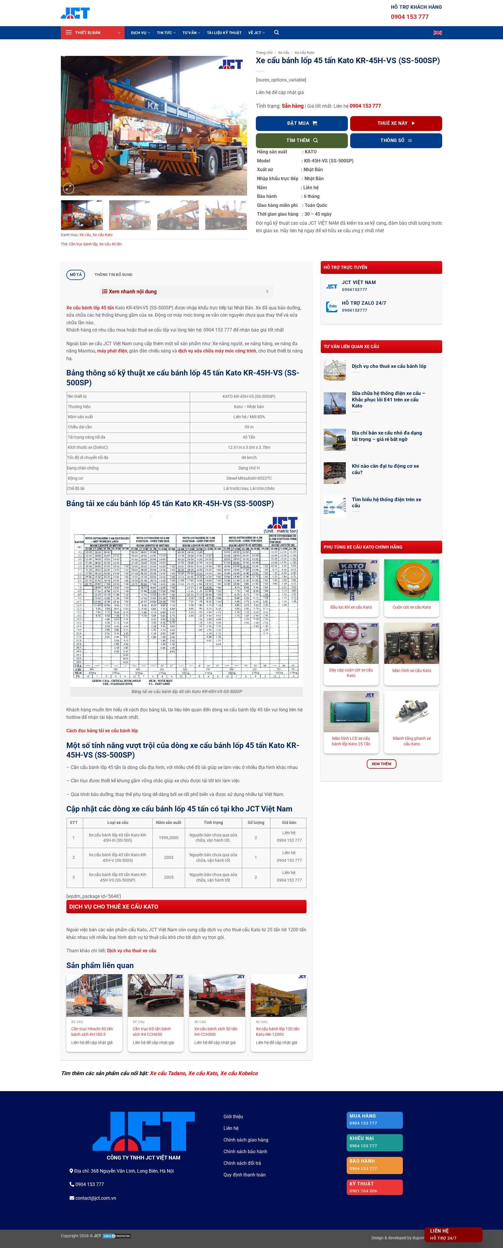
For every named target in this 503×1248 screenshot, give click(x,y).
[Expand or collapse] (267, 291)
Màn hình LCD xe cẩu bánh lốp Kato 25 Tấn (351, 741)
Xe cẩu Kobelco (239, 1073)
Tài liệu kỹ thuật (224, 33)
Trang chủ (264, 52)
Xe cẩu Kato (102, 235)
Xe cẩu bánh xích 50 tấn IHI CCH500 (216, 1032)
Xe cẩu (85, 235)
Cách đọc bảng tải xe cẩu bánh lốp (102, 730)
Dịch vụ (138, 33)
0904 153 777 (410, 16)
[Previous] (72, 126)
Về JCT (254, 33)
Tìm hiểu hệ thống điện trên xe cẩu (386, 503)
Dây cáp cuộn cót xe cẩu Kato (351, 673)
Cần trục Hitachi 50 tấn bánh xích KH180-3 (92, 1032)
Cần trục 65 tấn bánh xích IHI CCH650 (152, 1032)
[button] (93, 32)
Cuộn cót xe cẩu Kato (412, 607)
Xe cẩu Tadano (167, 1073)
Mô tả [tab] (76, 274)
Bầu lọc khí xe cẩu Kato (351, 607)
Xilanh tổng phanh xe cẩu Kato (412, 741)
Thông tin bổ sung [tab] (113, 274)
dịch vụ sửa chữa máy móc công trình (216, 351)
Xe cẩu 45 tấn (110, 244)
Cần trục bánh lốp (83, 244)
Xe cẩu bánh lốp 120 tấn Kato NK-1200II (278, 1032)
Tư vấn (190, 33)
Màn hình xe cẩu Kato (411, 670)
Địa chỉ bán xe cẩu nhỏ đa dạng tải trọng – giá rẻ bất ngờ (387, 436)
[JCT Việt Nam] (75, 13)
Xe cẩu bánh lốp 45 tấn (90, 308)
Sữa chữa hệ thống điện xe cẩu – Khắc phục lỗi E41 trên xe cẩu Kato (388, 400)
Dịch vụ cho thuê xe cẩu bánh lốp (389, 366)
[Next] (236, 126)
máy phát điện (112, 351)
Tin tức (164, 33)
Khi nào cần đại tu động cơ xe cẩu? (385, 469)
